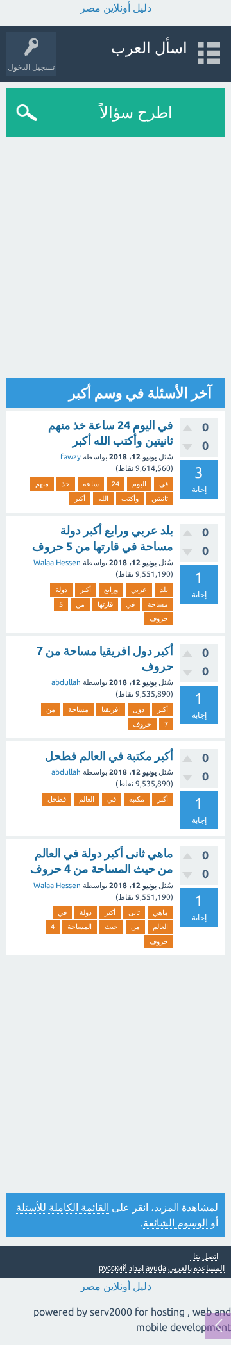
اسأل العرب (149, 47)
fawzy (70, 456)
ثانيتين (159, 498)
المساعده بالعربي (196, 1268)
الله (103, 498)
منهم (42, 484)
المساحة (79, 926)
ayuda (156, 1268)
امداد (136, 1268)
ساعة (91, 484)
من (80, 604)
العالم (86, 799)
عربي (139, 589)
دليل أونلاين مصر (115, 7)
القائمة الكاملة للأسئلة (62, 1207)
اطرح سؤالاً (136, 112)
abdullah (66, 682)
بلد (164, 589)
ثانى (134, 912)
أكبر (79, 498)
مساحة (158, 604)
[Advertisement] (115, 259)
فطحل (56, 799)
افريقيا (110, 709)
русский (113, 1268)
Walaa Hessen (57, 562)
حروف (159, 618)
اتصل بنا (205, 1256)
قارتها (105, 604)
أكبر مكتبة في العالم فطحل (109, 755)
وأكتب (130, 498)
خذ (66, 484)
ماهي (160, 912)
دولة (61, 589)
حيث (111, 926)
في (163, 484)
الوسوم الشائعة (175, 1222)
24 (115, 484)
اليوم (139, 484)
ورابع (111, 589)
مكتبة (136, 799)
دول (138, 709)
